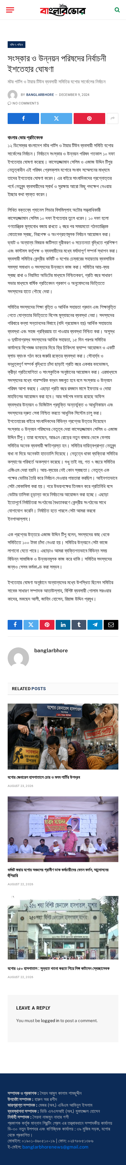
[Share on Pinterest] (89, 118)
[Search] (116, 10)
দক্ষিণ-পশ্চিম (16, 44)
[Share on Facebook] (23, 118)
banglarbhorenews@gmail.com (55, 1146)
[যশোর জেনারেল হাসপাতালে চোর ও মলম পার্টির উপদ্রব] (63, 736)
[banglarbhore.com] (63, 10)
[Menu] (10, 10)
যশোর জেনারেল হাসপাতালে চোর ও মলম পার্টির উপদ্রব (44, 777)
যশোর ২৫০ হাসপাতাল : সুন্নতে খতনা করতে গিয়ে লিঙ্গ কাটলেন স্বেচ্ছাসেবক (58, 968)
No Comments (26, 103)
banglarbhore (40, 95)
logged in (50, 1020)
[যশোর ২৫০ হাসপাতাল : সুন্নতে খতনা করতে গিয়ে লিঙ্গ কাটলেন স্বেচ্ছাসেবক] (63, 927)
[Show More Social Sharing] (112, 118)
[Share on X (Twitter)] (56, 118)
